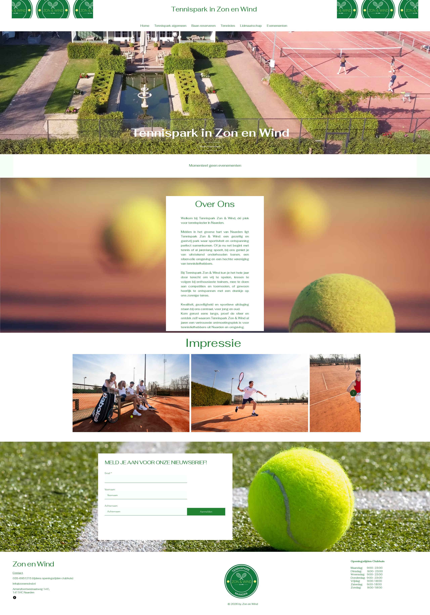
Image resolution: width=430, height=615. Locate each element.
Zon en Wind (33, 563)
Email (107, 473)
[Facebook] (14, 597)
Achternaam (111, 506)
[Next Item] (353, 393)
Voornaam (110, 489)
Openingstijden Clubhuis (368, 561)
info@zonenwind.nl (24, 583)
